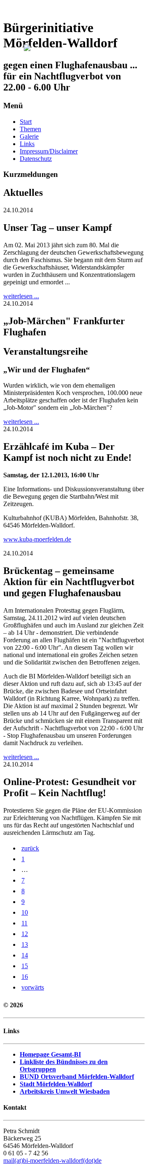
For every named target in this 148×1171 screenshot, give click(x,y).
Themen (30, 128)
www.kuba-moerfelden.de (37, 539)
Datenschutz (36, 158)
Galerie (29, 136)
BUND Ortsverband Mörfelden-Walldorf (77, 1076)
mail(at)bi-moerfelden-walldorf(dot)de (52, 1160)
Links (27, 143)
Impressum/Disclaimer (49, 151)
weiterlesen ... (21, 296)
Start (26, 121)
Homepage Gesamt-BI (50, 1054)
